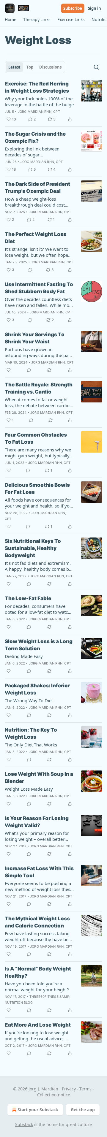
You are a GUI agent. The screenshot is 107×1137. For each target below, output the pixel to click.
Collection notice (53, 1095)
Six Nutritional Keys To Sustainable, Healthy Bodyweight (33, 548)
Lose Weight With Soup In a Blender (39, 777)
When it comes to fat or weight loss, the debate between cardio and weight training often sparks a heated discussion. (38, 402)
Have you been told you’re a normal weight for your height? (37, 986)
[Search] (96, 67)
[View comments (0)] (30, 269)
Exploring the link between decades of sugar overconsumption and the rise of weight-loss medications (38, 152)
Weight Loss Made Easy (29, 789)
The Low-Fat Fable (28, 598)
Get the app (83, 1109)
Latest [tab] (14, 67)
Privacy (69, 1089)
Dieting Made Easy (24, 656)
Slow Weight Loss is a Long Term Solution (39, 644)
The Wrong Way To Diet (29, 700)
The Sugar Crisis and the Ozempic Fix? (35, 137)
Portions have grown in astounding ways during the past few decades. (38, 352)
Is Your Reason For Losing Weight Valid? (37, 821)
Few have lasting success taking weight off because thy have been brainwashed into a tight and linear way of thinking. (39, 936)
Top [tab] (29, 67)
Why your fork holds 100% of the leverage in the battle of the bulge (39, 101)
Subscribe (72, 8)
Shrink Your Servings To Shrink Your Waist (34, 338)
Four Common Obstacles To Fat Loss (36, 438)
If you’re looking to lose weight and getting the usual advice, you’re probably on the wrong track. (36, 1035)
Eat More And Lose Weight (38, 1025)
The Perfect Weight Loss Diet (35, 237)
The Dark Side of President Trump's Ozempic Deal (37, 187)
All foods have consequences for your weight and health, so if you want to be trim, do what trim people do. (38, 503)
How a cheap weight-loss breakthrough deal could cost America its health (35, 202)
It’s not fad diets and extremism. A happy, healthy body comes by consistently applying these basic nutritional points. (38, 566)
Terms (85, 1089)
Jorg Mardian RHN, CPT (39, 112)
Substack (24, 1124)
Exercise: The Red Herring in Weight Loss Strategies (37, 87)
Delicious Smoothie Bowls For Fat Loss (37, 488)
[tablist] (35, 67)
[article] (53, 101)
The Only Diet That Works (31, 745)
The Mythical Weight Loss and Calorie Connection (37, 922)
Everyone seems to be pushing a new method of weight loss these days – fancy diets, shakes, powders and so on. (39, 886)
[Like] (8, 370)
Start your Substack (38, 1109)
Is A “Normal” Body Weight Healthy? (38, 972)
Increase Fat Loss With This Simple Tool (39, 871)
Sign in (94, 8)
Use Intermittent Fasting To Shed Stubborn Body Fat (39, 287)
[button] (10, 19)
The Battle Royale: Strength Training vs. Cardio (39, 388)
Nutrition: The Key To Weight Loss (31, 733)
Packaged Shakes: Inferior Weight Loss (37, 689)
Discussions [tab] (50, 67)
